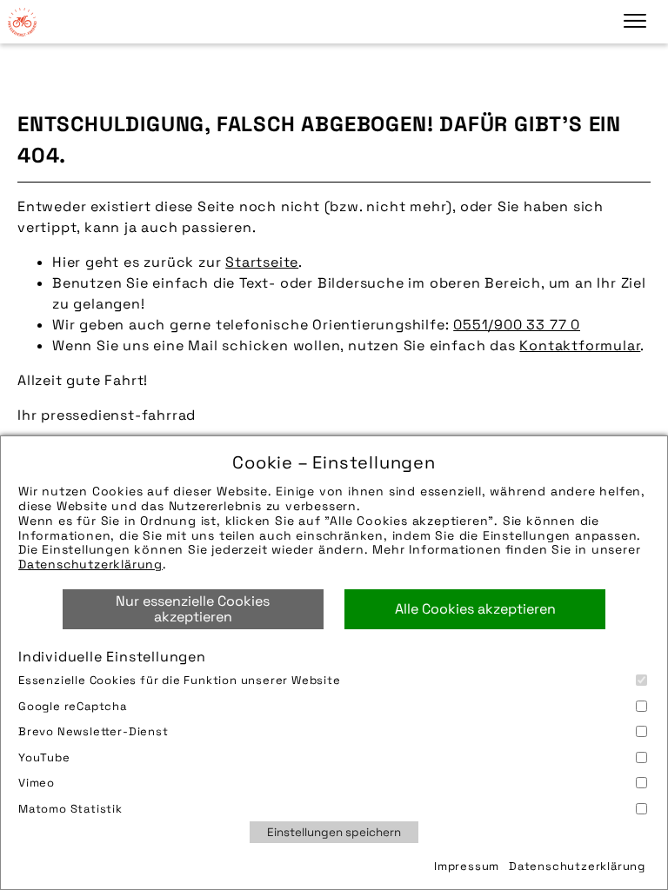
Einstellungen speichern (334, 832)
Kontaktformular (579, 345)
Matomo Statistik (70, 808)
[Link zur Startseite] (21, 21)
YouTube (44, 757)
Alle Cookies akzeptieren (475, 609)
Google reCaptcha (72, 706)
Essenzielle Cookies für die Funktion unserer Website (179, 680)
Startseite (261, 262)
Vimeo (36, 782)
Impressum (466, 866)
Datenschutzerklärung (90, 564)
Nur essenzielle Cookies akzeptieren (193, 609)
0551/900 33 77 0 (516, 324)
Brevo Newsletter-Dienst (93, 731)
